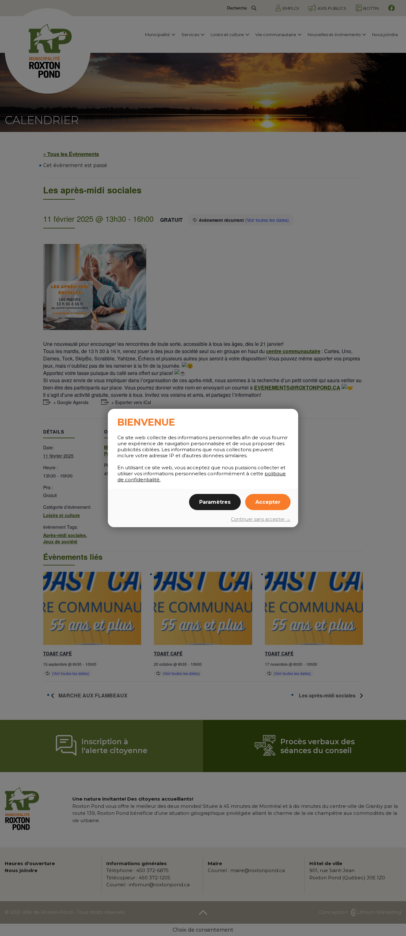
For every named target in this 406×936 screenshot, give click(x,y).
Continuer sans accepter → (261, 519)
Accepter (267, 502)
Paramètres (215, 502)
